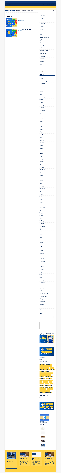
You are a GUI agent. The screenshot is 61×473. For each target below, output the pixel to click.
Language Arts (42, 378)
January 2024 (42, 121)
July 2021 (41, 154)
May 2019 (41, 194)
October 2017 (42, 224)
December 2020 (42, 164)
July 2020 (41, 172)
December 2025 (42, 94)
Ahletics (41, 31)
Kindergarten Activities (43, 47)
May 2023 (41, 131)
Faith (40, 40)
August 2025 (41, 99)
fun (53, 369)
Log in (40, 248)
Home (7, 6)
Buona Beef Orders (30, 8)
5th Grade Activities (42, 21)
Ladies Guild (50, 376)
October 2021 (42, 150)
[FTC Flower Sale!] (43, 433)
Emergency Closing (42, 39)
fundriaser (47, 371)
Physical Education (42, 298)
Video (40, 66)
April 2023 (41, 132)
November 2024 (42, 107)
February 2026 (42, 91)
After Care (41, 29)
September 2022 (42, 143)
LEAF (47, 378)
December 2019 (42, 183)
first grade (47, 369)
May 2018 (41, 213)
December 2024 (42, 105)
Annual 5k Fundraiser (38, 8)
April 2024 (41, 116)
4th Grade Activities (42, 20)
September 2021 (42, 151)
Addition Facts (42, 364)
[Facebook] (55, 2)
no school (47, 383)
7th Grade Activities (42, 24)
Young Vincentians (42, 67)
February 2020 (42, 180)
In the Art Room (42, 45)
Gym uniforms (50, 373)
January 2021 (42, 162)
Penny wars (42, 385)
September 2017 (42, 226)
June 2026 (41, 88)
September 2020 (42, 169)
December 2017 (42, 221)
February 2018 (42, 218)
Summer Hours (47, 427)
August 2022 (41, 145)
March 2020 (41, 178)
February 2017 (42, 234)
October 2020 (42, 167)
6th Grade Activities (42, 23)
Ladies (46, 376)
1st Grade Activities (42, 15)
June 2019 (41, 193)
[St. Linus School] (13, 4)
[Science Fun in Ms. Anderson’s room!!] (43, 441)
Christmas (47, 367)
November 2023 (42, 124)
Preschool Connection (43, 58)
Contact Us (40, 6)
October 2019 (42, 186)
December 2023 (42, 123)
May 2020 (41, 175)
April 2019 (41, 196)
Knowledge (41, 48)
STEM (51, 389)
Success (41, 64)
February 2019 (42, 199)
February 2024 (42, 119)
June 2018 (41, 212)
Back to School (48, 364)
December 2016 (42, 237)
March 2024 (41, 118)
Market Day (45, 380)
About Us (11, 6)
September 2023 (42, 127)
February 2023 (42, 135)
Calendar (41, 34)
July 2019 (41, 191)
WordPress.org (42, 253)
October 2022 (42, 142)
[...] (9, 466)
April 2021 (41, 158)
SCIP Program (24, 8)
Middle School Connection (44, 50)
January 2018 (42, 220)
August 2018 (41, 208)
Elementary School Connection (44, 37)
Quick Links (42, 387)
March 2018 (41, 216)
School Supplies (42, 61)
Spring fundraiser (43, 389)
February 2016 (42, 242)
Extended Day (18, 8)
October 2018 (42, 205)
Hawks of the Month (35, 459)
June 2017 (41, 231)
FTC (40, 42)
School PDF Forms (43, 422)
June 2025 (41, 100)
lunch (41, 380)
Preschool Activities (43, 56)
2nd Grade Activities (43, 16)
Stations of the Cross (43, 80)
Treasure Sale (47, 390)
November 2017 (42, 223)
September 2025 (42, 97)
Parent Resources (24, 6)
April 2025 (41, 104)
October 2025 (42, 96)
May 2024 (41, 115)
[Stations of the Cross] (43, 437)
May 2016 (41, 240)
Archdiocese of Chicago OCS (10, 8)
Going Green (41, 43)
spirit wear (51, 387)
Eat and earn (42, 369)
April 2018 (41, 215)
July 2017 (41, 229)
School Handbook (42, 59)
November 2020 (42, 166)
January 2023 (42, 137)
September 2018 (42, 207)
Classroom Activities (43, 279)
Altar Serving (41, 32)
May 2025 (41, 102)
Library (50, 378)
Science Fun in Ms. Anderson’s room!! (45, 81)
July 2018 (41, 210)
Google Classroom (43, 373)
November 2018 (42, 204)
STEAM (48, 389)
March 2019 (41, 197)
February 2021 (42, 161)
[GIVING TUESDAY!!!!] (43, 445)
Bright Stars (42, 367)
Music (40, 51)
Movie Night (42, 383)
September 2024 (42, 110)
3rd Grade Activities (42, 18)
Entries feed (41, 250)
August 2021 (41, 153)
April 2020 (41, 177)
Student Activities (32, 6)
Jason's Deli (42, 376)
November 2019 (42, 185)
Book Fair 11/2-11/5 (22, 19)
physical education (48, 385)
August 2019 (41, 189)
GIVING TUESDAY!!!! (43, 83)
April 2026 (41, 89)
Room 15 (46, 387)
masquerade (50, 380)
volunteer (42, 392)
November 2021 (42, 148)
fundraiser (42, 371)
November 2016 (42, 239)
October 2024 (42, 108)
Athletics (17, 6)
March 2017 (41, 232)
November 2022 (42, 140)
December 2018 (42, 202)
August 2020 (41, 170)
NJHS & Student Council (43, 53)
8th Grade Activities (42, 26)
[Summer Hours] (43, 429)
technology (42, 390)
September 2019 (42, 188)
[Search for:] (47, 71)
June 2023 (41, 129)
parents (51, 383)
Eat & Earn (52, 367)
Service (41, 306)
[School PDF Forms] (44, 417)
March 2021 (41, 159)
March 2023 (41, 134)
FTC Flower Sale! (42, 78)
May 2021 (41, 156)
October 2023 (42, 126)
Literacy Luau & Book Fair (24, 29)
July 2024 (41, 113)
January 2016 (42, 243)
